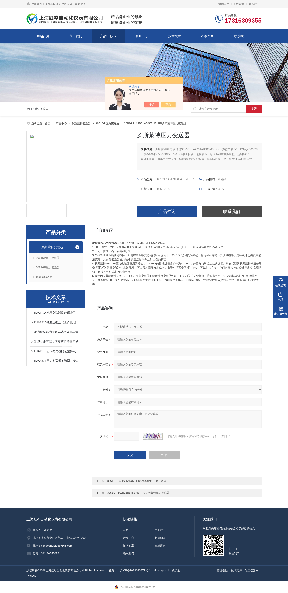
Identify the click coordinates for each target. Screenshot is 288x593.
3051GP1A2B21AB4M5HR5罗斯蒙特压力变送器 (136, 481)
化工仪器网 (251, 570)
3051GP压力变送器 (48, 267)
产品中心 (106, 36)
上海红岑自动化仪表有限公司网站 (62, 3)
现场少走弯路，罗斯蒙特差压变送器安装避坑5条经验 (57, 341)
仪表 (45, 108)
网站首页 (43, 36)
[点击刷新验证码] (153, 436)
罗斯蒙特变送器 (81, 123)
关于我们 (76, 36)
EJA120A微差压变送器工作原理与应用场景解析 (57, 322)
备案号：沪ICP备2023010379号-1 (130, 570)
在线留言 (239, 3)
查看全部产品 (44, 277)
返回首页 (223, 3)
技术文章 (174, 36)
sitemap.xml (161, 570)
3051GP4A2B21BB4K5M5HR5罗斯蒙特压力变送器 (138, 492)
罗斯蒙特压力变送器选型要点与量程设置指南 (57, 332)
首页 (48, 123)
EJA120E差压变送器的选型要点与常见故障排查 (57, 351)
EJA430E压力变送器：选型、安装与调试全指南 (57, 360)
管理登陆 (222, 570)
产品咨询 (167, 211)
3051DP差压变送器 (48, 257)
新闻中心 (141, 36)
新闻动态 (160, 537)
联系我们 (254, 3)
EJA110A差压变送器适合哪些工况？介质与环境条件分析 (57, 312)
